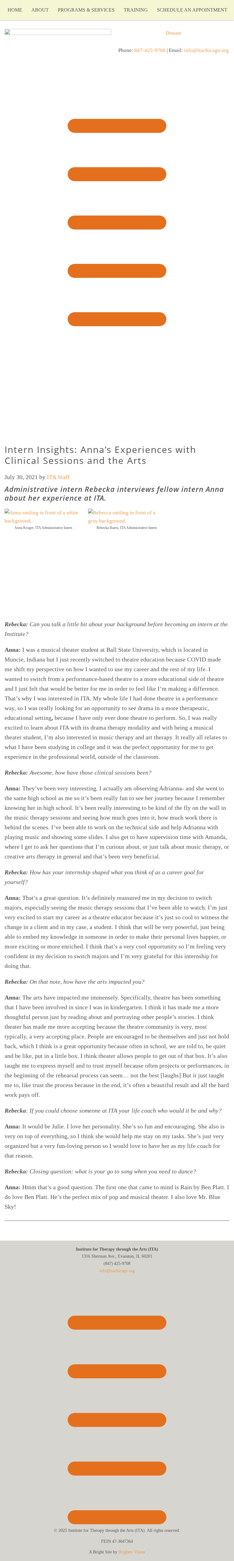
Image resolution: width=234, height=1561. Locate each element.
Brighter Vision (132, 1552)
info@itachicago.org (206, 50)
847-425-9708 (149, 50)
